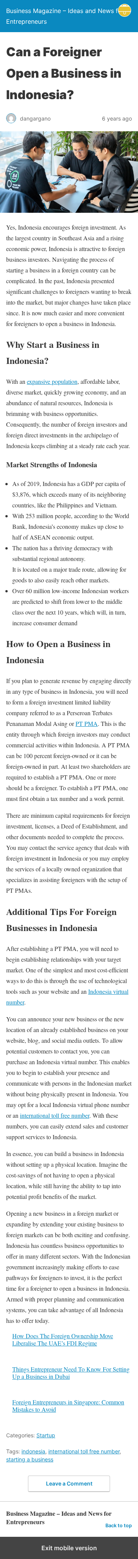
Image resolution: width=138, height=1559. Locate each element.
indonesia (33, 1451)
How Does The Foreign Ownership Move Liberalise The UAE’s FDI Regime (62, 1339)
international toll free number (54, 1115)
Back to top (118, 1525)
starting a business (29, 1459)
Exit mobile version (69, 1548)
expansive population (52, 381)
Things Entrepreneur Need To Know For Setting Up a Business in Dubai (71, 1372)
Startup (45, 1435)
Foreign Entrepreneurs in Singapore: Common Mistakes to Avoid (68, 1405)
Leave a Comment (69, 1483)
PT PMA (87, 723)
